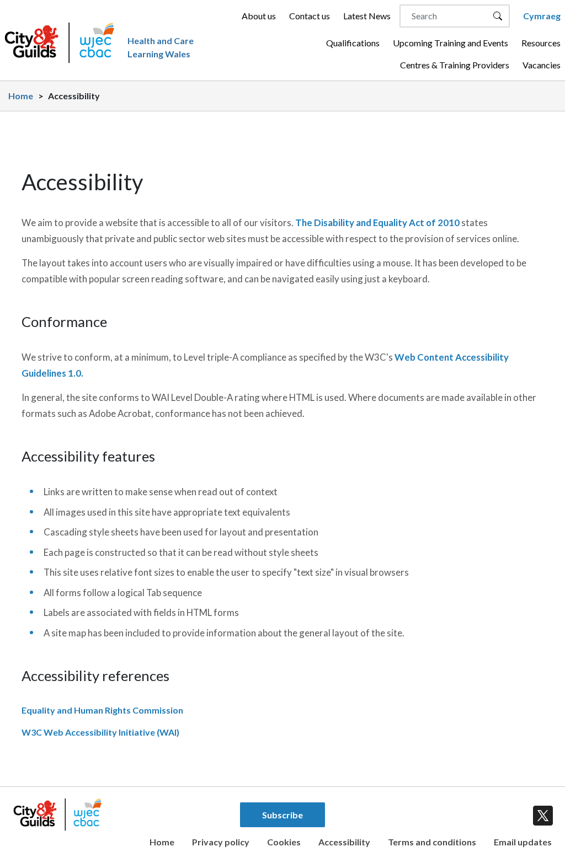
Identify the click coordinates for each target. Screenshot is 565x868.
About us (259, 15)
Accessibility (344, 842)
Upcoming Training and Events (450, 42)
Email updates (523, 842)
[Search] (498, 16)
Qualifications (353, 42)
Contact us (309, 15)
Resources (541, 42)
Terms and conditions (432, 842)
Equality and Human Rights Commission (102, 710)
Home (20, 95)
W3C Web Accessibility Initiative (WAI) (100, 732)
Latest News (367, 15)
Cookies (284, 842)
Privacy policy (220, 842)
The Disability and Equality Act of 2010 (377, 222)
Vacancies (542, 65)
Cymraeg (542, 15)
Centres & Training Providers (454, 65)
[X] (541, 813)
